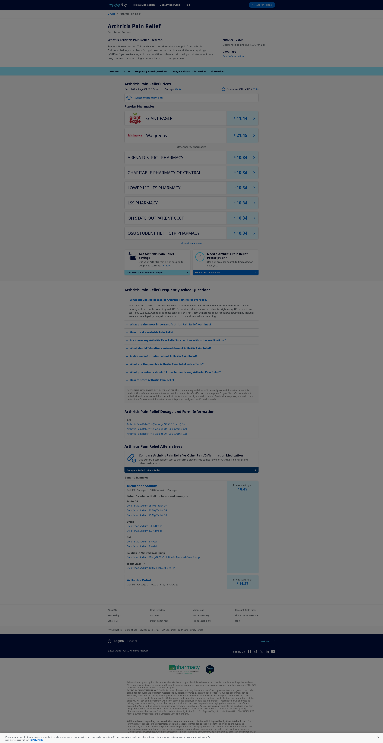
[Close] (378, 737)
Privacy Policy (36, 740)
